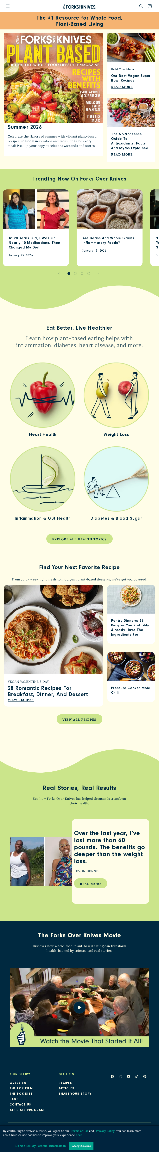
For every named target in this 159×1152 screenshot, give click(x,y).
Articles (66, 1088)
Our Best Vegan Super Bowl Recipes (131, 78)
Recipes (65, 1083)
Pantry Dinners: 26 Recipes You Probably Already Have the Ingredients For (130, 628)
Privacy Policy (105, 1131)
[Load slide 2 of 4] (75, 273)
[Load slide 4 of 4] (88, 273)
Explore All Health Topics (79, 539)
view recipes (21, 699)
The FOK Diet (21, 1094)
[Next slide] (98, 273)
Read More (90, 884)
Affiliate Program (27, 1110)
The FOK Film (21, 1088)
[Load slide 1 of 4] (69, 273)
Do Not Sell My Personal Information (40, 1146)
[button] (7, 6)
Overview (18, 1083)
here (79, 1135)
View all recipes (79, 719)
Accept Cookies (81, 1146)
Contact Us (20, 1104)
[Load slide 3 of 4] (82, 273)
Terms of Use (79, 1131)
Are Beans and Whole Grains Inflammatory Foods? (108, 241)
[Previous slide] (59, 273)
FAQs (14, 1099)
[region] (79, 1138)
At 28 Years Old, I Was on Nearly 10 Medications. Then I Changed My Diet (35, 243)
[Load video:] (79, 1007)
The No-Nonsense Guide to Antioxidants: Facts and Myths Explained (129, 141)
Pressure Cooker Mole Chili (130, 691)
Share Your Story (75, 1094)
